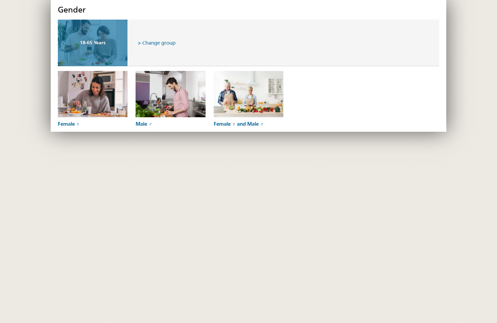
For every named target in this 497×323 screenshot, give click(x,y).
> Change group (156, 43)
